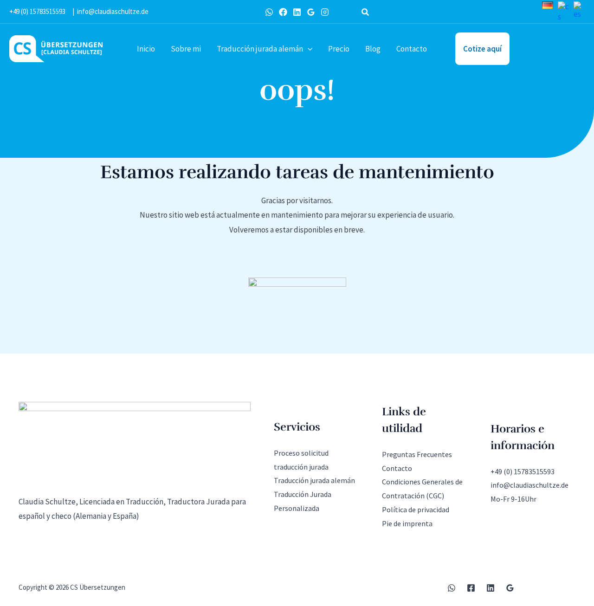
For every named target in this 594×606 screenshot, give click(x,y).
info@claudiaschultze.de (112, 11)
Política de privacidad (415, 509)
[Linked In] (297, 12)
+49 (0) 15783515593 (37, 11)
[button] (366, 13)
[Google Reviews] (311, 12)
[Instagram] (325, 12)
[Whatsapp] (269, 12)
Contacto (397, 468)
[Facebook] (283, 12)
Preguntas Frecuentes (417, 454)
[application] (307, 48)
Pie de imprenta (407, 523)
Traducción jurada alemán (314, 480)
